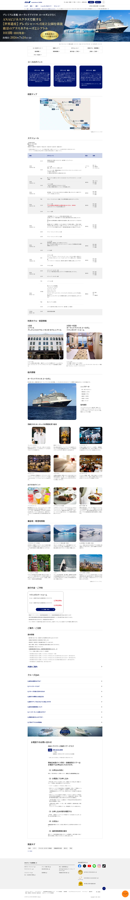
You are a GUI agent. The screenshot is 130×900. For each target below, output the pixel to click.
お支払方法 (50, 824)
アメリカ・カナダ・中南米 (45, 848)
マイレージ (56, 6)
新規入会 (91, 2)
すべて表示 (30, 851)
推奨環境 (65, 891)
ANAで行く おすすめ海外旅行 (35, 8)
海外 (36, 6)
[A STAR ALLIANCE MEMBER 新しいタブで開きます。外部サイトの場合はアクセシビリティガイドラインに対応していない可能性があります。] (32, 897)
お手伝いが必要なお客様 (93, 6)
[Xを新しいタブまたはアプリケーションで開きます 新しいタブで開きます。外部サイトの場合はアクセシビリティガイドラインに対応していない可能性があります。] (84, 866)
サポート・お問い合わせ (82, 2)
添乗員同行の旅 (58, 848)
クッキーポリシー (38, 891)
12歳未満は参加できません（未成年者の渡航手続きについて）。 (42, 649)
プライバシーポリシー (29, 891)
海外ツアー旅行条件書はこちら (72, 773)
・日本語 (68, 2)
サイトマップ (84, 891)
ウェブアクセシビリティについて (75, 891)
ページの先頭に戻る (104, 888)
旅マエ (65, 848)
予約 (74, 2)
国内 (31, 6)
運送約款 (90, 891)
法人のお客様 (101, 6)
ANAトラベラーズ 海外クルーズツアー (49, 8)
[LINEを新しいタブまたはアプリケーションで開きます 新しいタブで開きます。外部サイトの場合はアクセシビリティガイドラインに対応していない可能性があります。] (94, 866)
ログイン (98, 2)
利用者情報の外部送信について (49, 891)
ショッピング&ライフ (46, 6)
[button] (103, 2)
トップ (26, 6)
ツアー (34, 848)
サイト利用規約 (59, 891)
